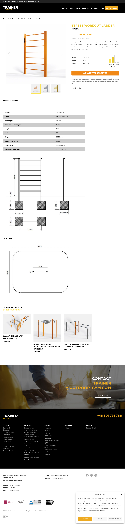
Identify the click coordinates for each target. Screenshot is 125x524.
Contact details (91, 428)
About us (95, 8)
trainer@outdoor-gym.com (60, 475)
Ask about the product (95, 73)
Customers (75, 8)
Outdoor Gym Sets (9, 451)
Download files (76, 88)
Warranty (47, 438)
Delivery (47, 433)
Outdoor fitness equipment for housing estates (31, 453)
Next (62, 54)
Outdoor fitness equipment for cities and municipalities (30, 430)
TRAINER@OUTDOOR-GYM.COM (29, 1)
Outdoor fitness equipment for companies (29, 446)
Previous (9, 54)
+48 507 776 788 (10, 1)
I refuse (100, 519)
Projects (47, 430)
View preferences (115, 519)
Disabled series (8, 437)
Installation (48, 435)
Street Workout (22, 19)
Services (86, 8)
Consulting (47, 428)
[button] (121, 494)
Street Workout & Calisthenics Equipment (8, 442)
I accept (85, 519)
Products (64, 8)
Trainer (5, 19)
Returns (47, 454)
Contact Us (103, 395)
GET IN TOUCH (111, 8)
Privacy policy (42, 510)
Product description (11, 100)
